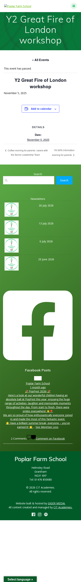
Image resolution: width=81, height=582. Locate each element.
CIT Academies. (62, 507)
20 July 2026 (46, 205)
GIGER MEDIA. (56, 503)
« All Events (40, 60)
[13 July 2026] (12, 228)
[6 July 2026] (12, 246)
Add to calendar (41, 109)
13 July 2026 (46, 223)
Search (64, 180)
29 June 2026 (46, 259)
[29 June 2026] (12, 264)
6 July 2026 (46, 241)
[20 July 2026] (12, 211)
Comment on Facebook (50, 438)
